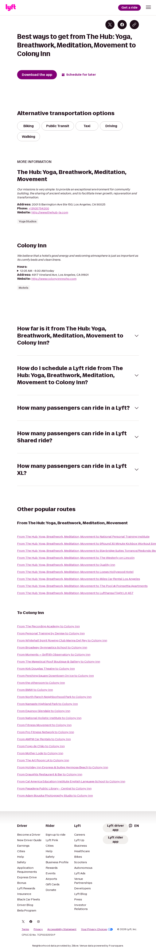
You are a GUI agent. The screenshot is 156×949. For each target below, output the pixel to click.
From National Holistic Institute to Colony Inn (49, 718)
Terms (25, 929)
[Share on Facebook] (122, 24)
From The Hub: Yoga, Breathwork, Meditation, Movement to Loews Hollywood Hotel (75, 572)
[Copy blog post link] (134, 24)
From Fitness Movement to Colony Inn (44, 725)
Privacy (38, 929)
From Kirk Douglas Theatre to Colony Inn (46, 669)
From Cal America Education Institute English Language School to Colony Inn (71, 781)
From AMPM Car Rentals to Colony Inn (44, 739)
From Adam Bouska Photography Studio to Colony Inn (55, 796)
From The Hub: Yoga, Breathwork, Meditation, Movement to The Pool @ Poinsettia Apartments (82, 586)
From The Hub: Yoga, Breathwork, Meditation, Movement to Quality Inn (66, 565)
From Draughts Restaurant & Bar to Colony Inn (49, 774)
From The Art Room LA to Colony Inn (43, 760)
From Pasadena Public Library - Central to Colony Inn (54, 788)
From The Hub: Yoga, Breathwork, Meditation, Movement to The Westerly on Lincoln (76, 558)
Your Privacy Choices (94, 929)
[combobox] (133, 825)
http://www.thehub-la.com (49, 212)
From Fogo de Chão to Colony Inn (41, 746)
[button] (148, 7)
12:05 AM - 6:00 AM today (37, 271)
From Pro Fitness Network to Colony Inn (45, 732)
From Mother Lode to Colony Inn (40, 753)
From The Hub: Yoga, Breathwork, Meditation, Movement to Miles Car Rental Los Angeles (78, 579)
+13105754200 (39, 208)
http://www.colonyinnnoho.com (53, 279)
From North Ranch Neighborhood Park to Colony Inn (54, 697)
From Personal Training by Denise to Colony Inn (51, 633)
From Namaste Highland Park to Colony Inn (47, 704)
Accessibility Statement (61, 929)
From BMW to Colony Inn (35, 690)
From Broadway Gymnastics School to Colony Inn (52, 647)
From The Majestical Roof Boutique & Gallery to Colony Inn (58, 662)
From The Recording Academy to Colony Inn (48, 626)
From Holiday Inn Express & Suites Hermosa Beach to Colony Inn (62, 767)
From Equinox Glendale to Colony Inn (43, 711)
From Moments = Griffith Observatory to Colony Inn (53, 654)
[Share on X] (110, 24)
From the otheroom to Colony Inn (41, 683)
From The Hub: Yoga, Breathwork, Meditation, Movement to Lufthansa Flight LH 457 (75, 593)
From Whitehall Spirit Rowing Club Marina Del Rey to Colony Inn (62, 640)
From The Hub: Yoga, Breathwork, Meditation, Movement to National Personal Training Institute (83, 537)
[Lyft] (11, 8)
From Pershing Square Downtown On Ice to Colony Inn (55, 676)
